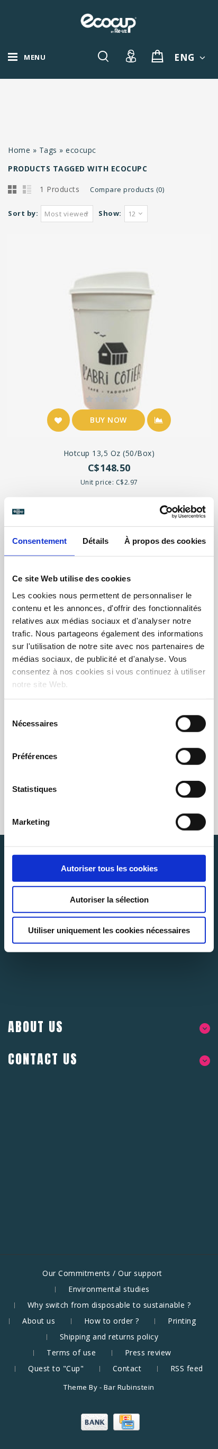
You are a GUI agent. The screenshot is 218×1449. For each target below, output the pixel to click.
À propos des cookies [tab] (165, 540)
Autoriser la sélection (109, 899)
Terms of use (71, 1352)
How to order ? (111, 1321)
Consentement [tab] (39, 540)
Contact (127, 1368)
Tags (48, 150)
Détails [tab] (95, 540)
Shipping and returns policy (109, 1337)
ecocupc (81, 150)
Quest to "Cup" (56, 1368)
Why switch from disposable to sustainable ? (109, 1305)
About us (38, 1321)
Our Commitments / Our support (102, 1273)
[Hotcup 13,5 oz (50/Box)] (109, 337)
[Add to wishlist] (58, 420)
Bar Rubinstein (129, 1387)
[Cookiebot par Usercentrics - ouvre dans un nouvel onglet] (159, 511)
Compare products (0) (127, 189)
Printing (182, 1321)
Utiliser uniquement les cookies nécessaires (109, 930)
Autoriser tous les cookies (109, 868)
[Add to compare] (159, 420)
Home (19, 150)
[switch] (179, 756)
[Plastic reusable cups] (108, 23)
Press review (148, 1352)
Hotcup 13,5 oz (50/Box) (109, 453)
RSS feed (186, 1368)
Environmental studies (109, 1289)
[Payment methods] (109, 1428)
